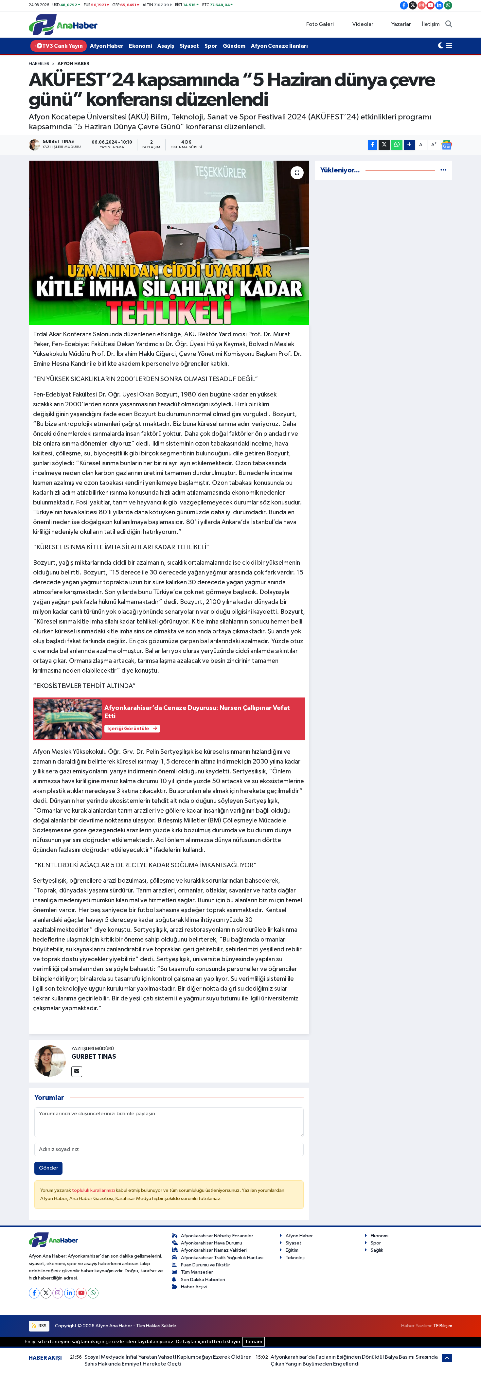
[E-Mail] (76, 1071)
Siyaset (189, 46)
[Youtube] (81, 1293)
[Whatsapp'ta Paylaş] (396, 145)
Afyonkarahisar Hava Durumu (211, 1243)
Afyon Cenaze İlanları (279, 46)
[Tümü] (443, 170)
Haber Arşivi (194, 1286)
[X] (46, 1293)
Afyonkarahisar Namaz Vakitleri (214, 1250)
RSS (42, 1325)
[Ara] (448, 24)
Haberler (39, 64)
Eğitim (292, 1250)
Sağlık (377, 1250)
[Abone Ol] (446, 145)
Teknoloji (295, 1257)
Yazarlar (401, 24)
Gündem (234, 46)
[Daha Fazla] (409, 145)
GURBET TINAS (93, 1056)
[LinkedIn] (69, 1293)
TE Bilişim (442, 1325)
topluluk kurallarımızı (94, 1190)
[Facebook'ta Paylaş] (372, 145)
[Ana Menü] (449, 46)
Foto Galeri (320, 24)
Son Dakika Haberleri (203, 1279)
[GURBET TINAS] (50, 1061)
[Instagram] (57, 1293)
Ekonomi (140, 46)
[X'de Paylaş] (384, 145)
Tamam (253, 1342)
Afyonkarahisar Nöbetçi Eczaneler (217, 1235)
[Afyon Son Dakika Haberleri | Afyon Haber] (63, 24)
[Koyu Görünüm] (440, 46)
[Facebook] (34, 1293)
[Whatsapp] (93, 1293)
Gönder (48, 1168)
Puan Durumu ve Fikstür (205, 1264)
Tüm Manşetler (197, 1272)
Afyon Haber (106, 46)
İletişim (431, 24)
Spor (211, 46)
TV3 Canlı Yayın (62, 46)
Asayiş (165, 46)
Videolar (362, 24)
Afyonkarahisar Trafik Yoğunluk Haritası (222, 1257)
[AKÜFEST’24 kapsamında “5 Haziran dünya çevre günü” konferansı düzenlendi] (169, 243)
